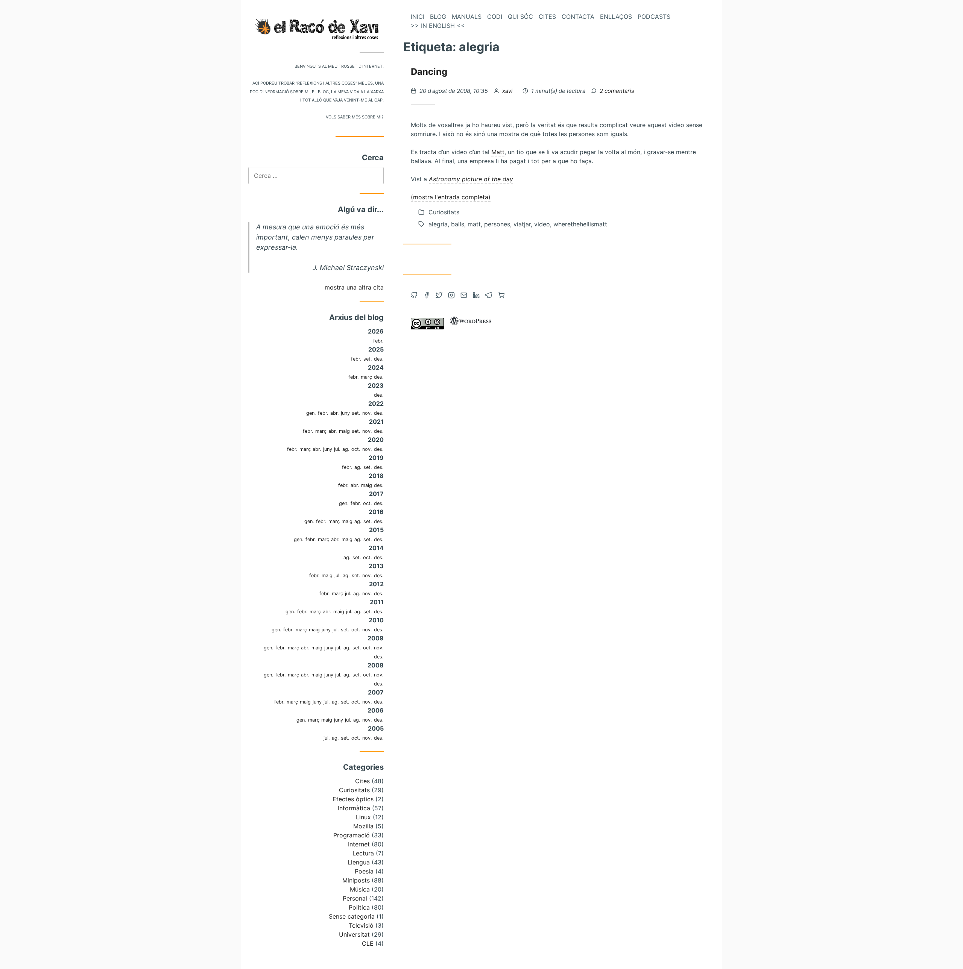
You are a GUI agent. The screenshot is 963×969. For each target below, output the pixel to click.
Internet (359, 844)
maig (344, 431)
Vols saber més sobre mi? (355, 116)
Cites (362, 781)
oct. (355, 449)
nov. (367, 413)
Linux (363, 817)
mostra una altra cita (354, 287)
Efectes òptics (353, 799)
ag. (345, 449)
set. (367, 359)
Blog (438, 16)
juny (345, 413)
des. (379, 359)
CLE (368, 943)
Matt (497, 152)
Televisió (361, 925)
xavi (508, 90)
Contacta (578, 16)
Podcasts (654, 16)
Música (360, 889)
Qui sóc (520, 16)
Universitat (354, 934)
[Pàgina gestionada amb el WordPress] (470, 327)
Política (359, 907)
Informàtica (354, 808)
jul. (337, 449)
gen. (311, 413)
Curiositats (354, 790)
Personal (355, 898)
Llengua (359, 862)
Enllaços (616, 16)
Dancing (429, 71)
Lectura (363, 853)
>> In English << (438, 25)
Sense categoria (352, 916)
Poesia (364, 871)
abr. (334, 413)
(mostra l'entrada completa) (451, 197)
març (366, 377)
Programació (351, 835)
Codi (494, 16)
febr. (378, 341)
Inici (417, 16)
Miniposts (356, 880)
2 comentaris (617, 90)
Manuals (467, 16)
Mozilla (363, 826)
